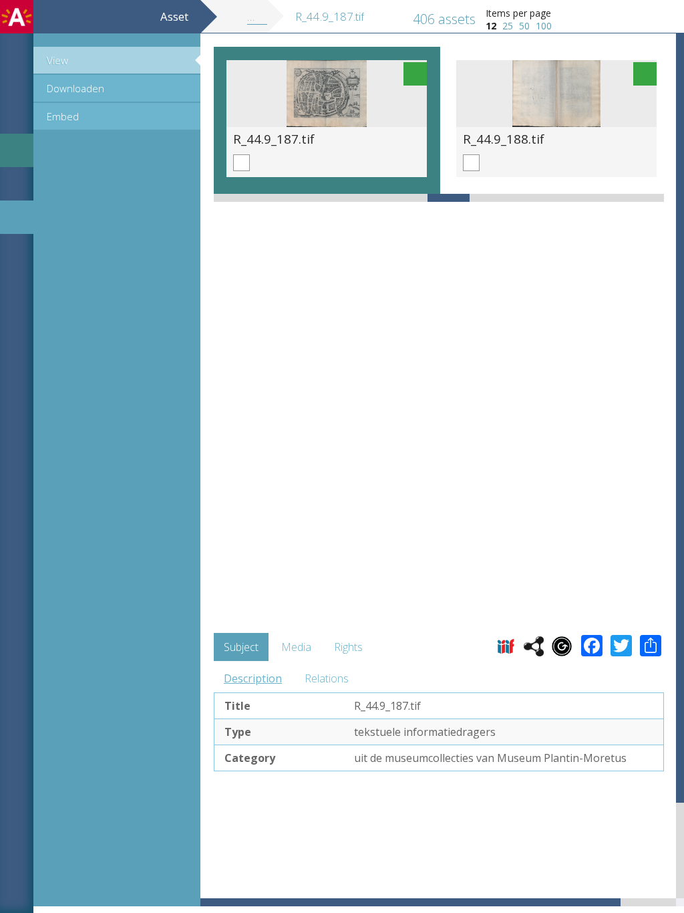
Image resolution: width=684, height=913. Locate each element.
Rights (348, 647)
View (57, 60)
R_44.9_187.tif (274, 138)
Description (253, 678)
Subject (241, 647)
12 (491, 25)
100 (544, 25)
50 (524, 25)
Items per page (518, 13)
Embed (63, 116)
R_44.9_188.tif (503, 138)
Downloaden (75, 88)
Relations (327, 678)
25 (507, 25)
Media (296, 647)
